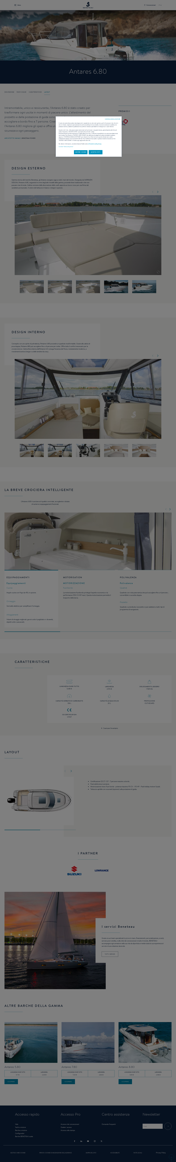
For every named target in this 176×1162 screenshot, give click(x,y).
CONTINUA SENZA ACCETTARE (112, 119)
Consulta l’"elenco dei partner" (66, 146)
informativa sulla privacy (94, 144)
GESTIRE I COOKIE (80, 152)
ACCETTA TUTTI (95, 152)
